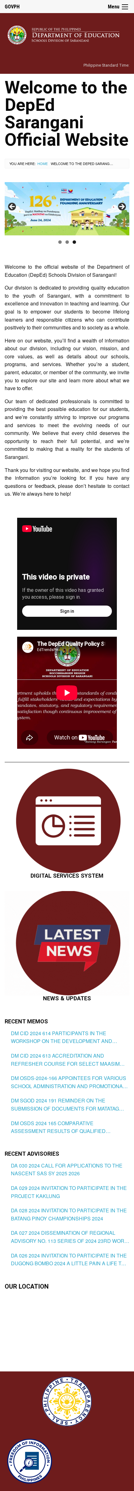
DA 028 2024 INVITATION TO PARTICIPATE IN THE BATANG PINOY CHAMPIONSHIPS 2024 (69, 1214)
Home (42, 163)
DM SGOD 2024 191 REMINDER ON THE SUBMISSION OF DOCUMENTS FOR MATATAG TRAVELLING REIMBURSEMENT (65, 1104)
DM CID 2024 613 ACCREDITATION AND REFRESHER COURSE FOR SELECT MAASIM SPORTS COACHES (65, 1060)
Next (121, 207)
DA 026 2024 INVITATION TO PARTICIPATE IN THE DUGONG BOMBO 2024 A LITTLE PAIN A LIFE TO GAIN (69, 1259)
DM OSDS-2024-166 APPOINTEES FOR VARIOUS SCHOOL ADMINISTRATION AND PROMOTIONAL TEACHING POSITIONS (68, 1082)
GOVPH (12, 7)
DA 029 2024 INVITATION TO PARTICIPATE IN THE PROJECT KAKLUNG (69, 1192)
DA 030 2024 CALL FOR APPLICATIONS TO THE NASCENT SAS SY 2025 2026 (66, 1169)
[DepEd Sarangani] (67, 34)
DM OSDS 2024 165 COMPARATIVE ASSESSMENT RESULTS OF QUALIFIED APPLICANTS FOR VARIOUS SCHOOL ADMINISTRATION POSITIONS (58, 1127)
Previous (12, 207)
